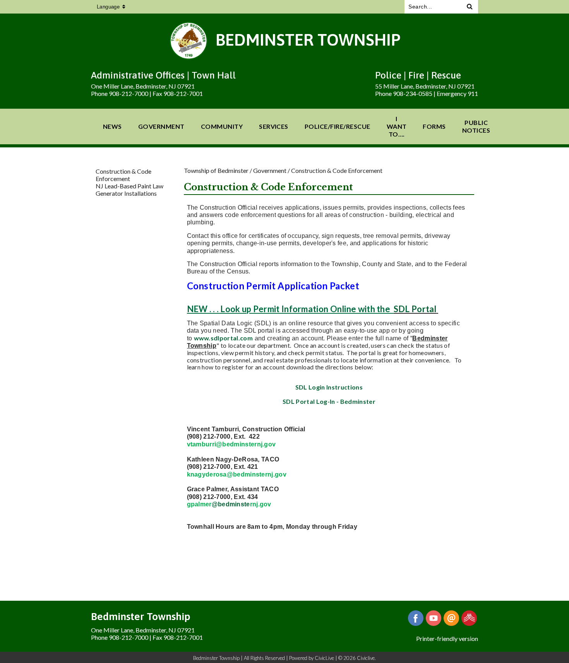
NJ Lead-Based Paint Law (129, 186)
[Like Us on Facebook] (415, 618)
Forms (434, 126)
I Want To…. (397, 126)
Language (108, 7)
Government (161, 126)
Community (222, 126)
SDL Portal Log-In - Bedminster (329, 401)
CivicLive (324, 658)
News (112, 126)
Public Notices (476, 126)
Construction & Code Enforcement (123, 174)
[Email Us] (451, 618)
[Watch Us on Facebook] (433, 618)
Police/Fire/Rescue (337, 126)
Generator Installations (126, 193)
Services (273, 126)
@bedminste (231, 504)
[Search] (470, 7)
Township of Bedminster (216, 170)
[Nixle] (469, 618)
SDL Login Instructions (329, 387)
